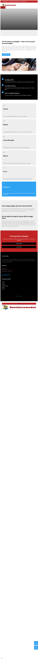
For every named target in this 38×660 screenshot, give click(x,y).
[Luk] (19, 304)
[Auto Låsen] (9, 7)
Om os (3, 281)
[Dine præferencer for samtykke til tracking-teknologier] (2, 658)
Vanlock (3, 282)
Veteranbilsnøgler (5, 285)
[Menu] (2, 7)
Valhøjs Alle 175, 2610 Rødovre (14, 1)
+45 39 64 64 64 (5, 1)
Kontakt (3, 288)
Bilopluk (3, 284)
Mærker (3, 287)
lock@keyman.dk (24, 1)
